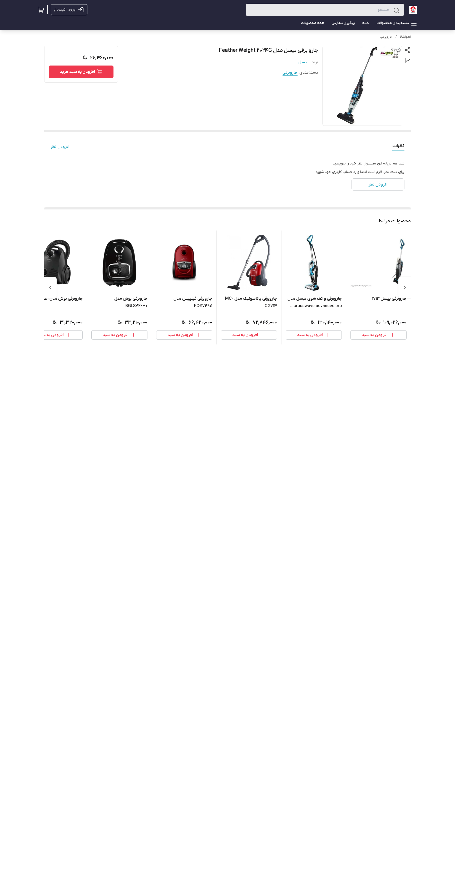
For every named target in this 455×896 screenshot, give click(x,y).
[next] (50, 287)
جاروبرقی (386, 37)
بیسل (303, 62)
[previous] (404, 287)
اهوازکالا (405, 37)
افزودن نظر (60, 146)
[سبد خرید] (41, 10)
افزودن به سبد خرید (77, 71)
